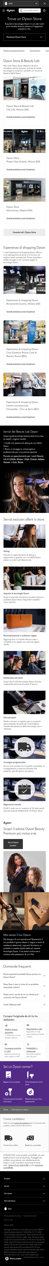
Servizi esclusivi (35, 51)
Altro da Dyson (9, 1201)
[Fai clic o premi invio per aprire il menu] (3, 10)
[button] (24, 976)
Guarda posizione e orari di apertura (20, 117)
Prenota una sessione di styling (14, 51)
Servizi (6, 1186)
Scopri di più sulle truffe (18, 1165)
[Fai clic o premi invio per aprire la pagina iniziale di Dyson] (11, 11)
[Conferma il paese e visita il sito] (45, 4)
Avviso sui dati (8, 1220)
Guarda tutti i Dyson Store (24, 232)
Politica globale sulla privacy (12, 1216)
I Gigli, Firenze (30, 459)
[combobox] (21, 3)
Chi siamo (8, 1193)
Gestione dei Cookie (29, 1216)
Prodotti (7, 1179)
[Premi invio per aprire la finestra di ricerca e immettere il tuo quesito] (30, 10)
